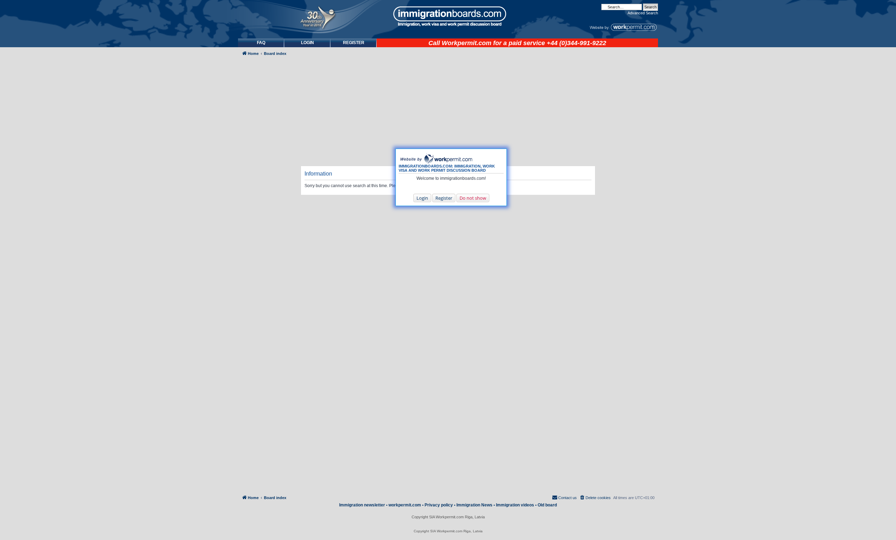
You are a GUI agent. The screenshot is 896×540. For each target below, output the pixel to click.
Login (422, 198)
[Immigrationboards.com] (448, 16)
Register (443, 198)
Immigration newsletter (362, 505)
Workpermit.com (466, 43)
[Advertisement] (267, 247)
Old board (547, 505)
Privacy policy (439, 505)
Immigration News (474, 505)
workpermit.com (404, 505)
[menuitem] (307, 42)
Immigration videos (515, 505)
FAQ (261, 42)
